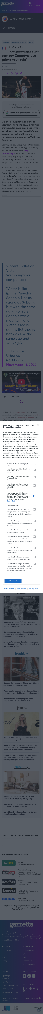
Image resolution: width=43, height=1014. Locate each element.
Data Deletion (9, 588)
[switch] (34, 470)
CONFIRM (13, 581)
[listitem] (21, 464)
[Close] (39, 425)
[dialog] (21, 507)
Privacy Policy (34, 588)
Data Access (21, 588)
